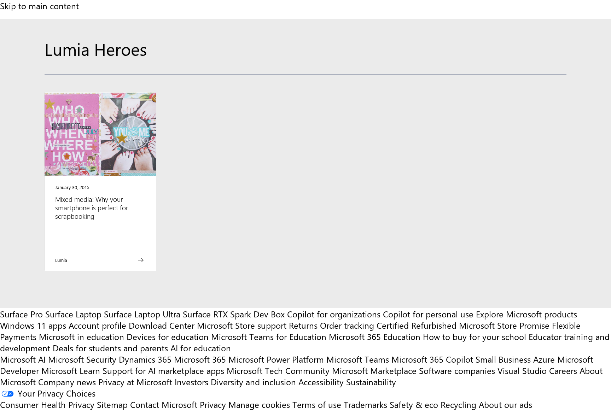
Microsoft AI (23, 359)
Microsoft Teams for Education (268, 336)
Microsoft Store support (241, 325)
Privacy (214, 404)
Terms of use (316, 404)
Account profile (97, 325)
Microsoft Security (82, 359)
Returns (303, 325)
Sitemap (112, 404)
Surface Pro (21, 314)
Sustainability (371, 381)
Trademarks (365, 404)
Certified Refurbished (416, 325)
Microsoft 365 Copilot (432, 359)
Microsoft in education (81, 336)
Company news (67, 381)
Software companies (457, 370)
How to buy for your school (474, 336)
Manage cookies (259, 404)
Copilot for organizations (333, 314)
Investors (191, 381)
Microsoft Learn (70, 370)
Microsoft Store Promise (504, 325)
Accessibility (321, 381)
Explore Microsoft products (526, 314)
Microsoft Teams (357, 359)
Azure (544, 359)
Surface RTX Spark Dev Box (234, 314)
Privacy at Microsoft (135, 381)
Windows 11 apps (33, 325)
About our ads (505, 404)
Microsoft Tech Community (278, 370)
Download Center (161, 325)
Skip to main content (39, 5)
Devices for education (168, 336)
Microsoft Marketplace (374, 370)
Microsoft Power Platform (276, 359)
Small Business (503, 359)
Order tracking (347, 325)
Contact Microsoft (163, 404)
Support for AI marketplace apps (163, 370)
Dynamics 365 (145, 359)
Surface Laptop (73, 314)
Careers (563, 370)
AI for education (200, 347)
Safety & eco (414, 404)
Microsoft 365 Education (374, 336)
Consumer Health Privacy (47, 404)
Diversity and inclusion (253, 381)
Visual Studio (522, 370)
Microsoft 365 (200, 359)
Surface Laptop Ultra (142, 314)
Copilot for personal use (428, 314)
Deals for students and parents (110, 347)
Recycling (458, 404)
